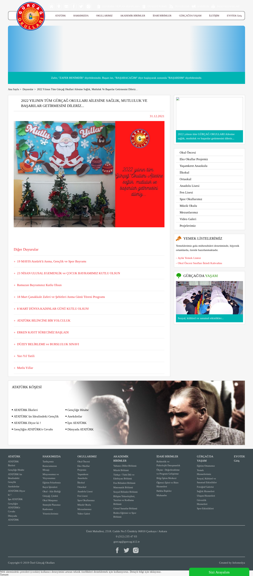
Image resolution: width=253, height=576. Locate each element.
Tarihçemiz (48, 461)
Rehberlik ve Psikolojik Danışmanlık (168, 463)
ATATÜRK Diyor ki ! (27, 423)
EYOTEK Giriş (234, 15)
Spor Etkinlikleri (205, 508)
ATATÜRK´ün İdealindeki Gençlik (36, 416)
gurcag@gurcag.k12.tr (127, 541)
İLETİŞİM (214, 15)
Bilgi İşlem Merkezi (167, 478)
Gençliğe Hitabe (78, 410)
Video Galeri (188, 219)
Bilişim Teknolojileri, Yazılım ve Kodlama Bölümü (124, 500)
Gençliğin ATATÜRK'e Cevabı (33, 429)
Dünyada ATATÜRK (80, 429)
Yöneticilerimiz (50, 513)
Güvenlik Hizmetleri (202, 502)
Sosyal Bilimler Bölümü (125, 491)
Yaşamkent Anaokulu (193, 166)
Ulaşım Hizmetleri (206, 495)
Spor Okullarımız (191, 199)
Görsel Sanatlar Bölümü (125, 508)
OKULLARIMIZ (104, 15)
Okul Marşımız (50, 500)
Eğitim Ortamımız (206, 465)
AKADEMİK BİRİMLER (132, 15)
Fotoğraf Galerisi (205, 486)
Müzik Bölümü (121, 470)
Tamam (4, 574)
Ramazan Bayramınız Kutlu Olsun (39, 285)
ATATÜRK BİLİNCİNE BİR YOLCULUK (43, 320)
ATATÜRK (60, 15)
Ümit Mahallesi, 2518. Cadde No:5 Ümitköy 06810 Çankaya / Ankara (126, 531)
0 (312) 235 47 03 (126, 536)
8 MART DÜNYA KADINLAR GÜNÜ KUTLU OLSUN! (53, 308)
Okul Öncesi (188, 152)
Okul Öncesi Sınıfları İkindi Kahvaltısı (200, 263)
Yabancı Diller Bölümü (125, 465)
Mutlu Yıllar (25, 368)
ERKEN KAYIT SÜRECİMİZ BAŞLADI (43, 332)
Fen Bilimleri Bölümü (124, 483)
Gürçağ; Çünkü (50, 496)
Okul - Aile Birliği (52, 491)
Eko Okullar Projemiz (194, 159)
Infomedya (238, 562)
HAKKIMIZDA (81, 15)
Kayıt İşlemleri (50, 487)
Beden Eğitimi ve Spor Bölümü (124, 515)
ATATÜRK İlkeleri (26, 410)
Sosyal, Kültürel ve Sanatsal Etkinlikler (207, 480)
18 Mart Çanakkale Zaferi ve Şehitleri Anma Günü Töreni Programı (61, 297)
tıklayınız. (155, 571)
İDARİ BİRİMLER (162, 15)
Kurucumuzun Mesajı (50, 468)
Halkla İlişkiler (164, 491)
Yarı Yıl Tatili (26, 356)
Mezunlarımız (189, 212)
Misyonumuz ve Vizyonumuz (51, 476)
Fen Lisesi (186, 192)
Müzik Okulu (188, 206)
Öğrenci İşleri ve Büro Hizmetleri (168, 484)
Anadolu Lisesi (189, 186)
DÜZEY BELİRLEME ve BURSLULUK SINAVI (48, 344)
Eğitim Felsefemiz (52, 482)
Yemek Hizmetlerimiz (204, 472)
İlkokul (184, 172)
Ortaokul (185, 179)
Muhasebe (162, 495)
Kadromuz (48, 509)
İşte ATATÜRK (76, 423)
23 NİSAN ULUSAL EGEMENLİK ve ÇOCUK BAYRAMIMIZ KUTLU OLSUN (68, 273)
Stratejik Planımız (52, 504)
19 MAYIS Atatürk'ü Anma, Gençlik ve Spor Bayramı (51, 261)
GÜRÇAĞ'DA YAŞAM (190, 15)
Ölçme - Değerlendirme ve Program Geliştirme (168, 471)
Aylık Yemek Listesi (189, 257)
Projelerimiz (188, 225)
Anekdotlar (74, 416)
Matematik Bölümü (123, 487)
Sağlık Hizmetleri (205, 491)
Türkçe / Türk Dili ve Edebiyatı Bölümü (123, 476)
